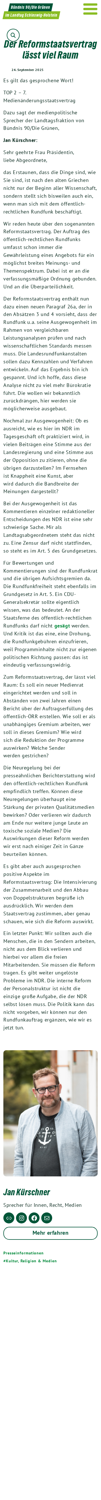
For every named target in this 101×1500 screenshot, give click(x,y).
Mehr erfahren (51, 1232)
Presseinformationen (23, 1253)
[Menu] (90, 9)
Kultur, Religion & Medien (31, 1260)
